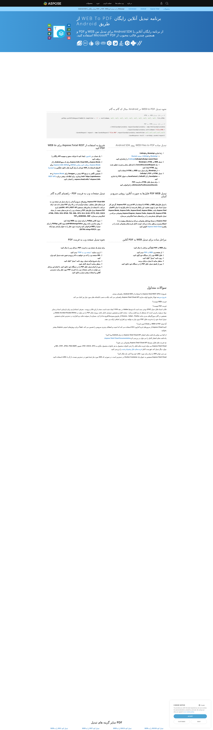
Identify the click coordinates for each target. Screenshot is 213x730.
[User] (161, 3)
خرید (98, 3)
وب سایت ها (119, 3)
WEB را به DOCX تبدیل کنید (122, 728)
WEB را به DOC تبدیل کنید (59, 728)
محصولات (89, 3)
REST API (52, 176)
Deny (199, 721)
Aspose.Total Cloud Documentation (117, 338)
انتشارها (51, 168)
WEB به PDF (148, 252)
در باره (129, 3)
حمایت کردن (107, 3)
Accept (190, 716)
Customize (181, 721)
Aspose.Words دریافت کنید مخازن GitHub (85, 165)
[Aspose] (52, 3)
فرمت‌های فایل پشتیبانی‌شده (132, 349)
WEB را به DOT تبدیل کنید (90, 728)
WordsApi (154, 156)
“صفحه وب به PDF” (84, 252)
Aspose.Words (59, 174)
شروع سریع (162, 297)
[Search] (167, 3)
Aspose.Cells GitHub (61, 165)
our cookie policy (189, 712)
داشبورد (88, 156)
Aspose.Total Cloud (154, 227)
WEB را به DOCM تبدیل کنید (154, 728)
